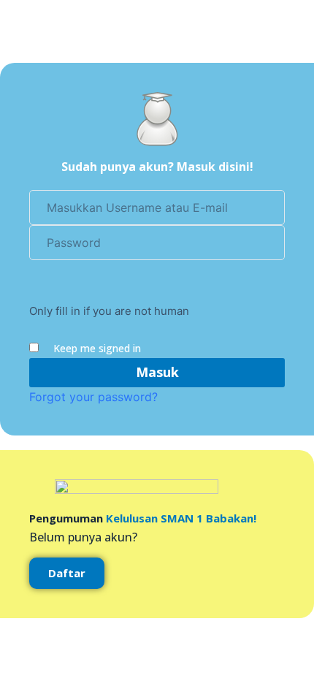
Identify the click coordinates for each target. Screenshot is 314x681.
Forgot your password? (93, 396)
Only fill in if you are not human (109, 311)
